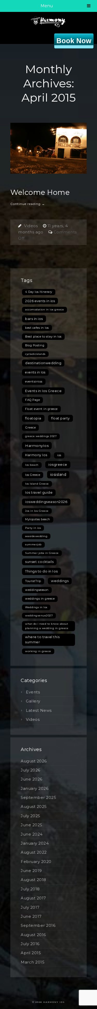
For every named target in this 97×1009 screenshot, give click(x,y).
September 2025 (38, 797)
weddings (60, 581)
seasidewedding (36, 536)
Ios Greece (32, 475)
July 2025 (30, 815)
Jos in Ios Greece (37, 511)
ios (59, 455)
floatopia (33, 418)
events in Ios (35, 372)
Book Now (73, 41)
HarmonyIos (37, 446)
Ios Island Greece (37, 483)
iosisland (58, 474)
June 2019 (31, 870)
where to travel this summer (42, 639)
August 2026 (34, 761)
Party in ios (33, 528)
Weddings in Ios (36, 607)
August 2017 (33, 898)
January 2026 (34, 788)
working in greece (38, 651)
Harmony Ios (36, 455)
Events (33, 692)
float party (60, 418)
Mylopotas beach (37, 519)
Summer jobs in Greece (42, 553)
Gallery (33, 701)
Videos (31, 225)
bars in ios (34, 319)
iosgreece (57, 464)
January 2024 (35, 843)
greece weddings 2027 (41, 436)
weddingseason (37, 590)
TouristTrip (33, 581)
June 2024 (32, 834)
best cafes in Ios (37, 328)
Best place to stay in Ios (43, 336)
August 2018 (33, 879)
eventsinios (33, 381)
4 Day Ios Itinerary (38, 292)
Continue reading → (27, 204)
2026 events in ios (40, 301)
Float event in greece (41, 409)
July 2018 (30, 888)
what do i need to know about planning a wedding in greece (46, 626)
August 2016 (33, 934)
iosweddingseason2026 (46, 502)
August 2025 (34, 806)
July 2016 (30, 943)
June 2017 (31, 916)
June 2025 (31, 824)
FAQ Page (32, 400)
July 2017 (30, 907)
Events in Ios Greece (43, 391)
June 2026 (31, 779)
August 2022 (34, 852)
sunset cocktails (39, 562)
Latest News (39, 710)
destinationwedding (43, 363)
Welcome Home (40, 192)
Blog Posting (34, 345)
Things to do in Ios (41, 571)
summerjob (33, 544)
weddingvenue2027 (39, 615)
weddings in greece (40, 598)
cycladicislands (35, 354)
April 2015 (31, 952)
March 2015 (32, 962)
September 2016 (38, 925)
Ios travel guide (39, 492)
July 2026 (30, 770)
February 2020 (36, 861)
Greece (30, 427)
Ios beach (32, 465)
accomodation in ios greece (44, 309)
